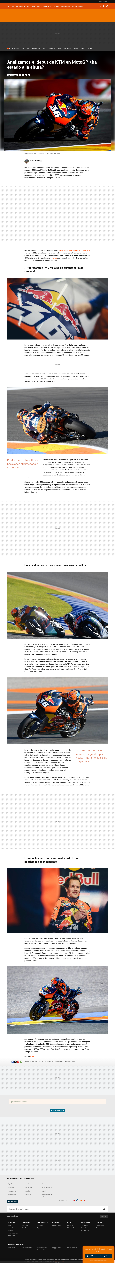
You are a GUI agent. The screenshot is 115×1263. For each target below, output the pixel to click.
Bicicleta (83, 48)
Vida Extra (24, 1228)
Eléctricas (28, 1195)
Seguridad (11, 1187)
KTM (32, 1056)
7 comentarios (13, 75)
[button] (36, 161)
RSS (81, 1200)
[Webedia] (103, 1)
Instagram (107, 6)
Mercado (76, 48)
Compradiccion (85, 1230)
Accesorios (65, 6)
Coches (90, 48)
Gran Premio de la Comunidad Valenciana (74, 250)
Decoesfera (84, 1228)
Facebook (103, 6)
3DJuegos (25, 1225)
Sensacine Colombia (42, 1249)
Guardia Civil (52, 48)
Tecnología (28, 1187)
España (44, 48)
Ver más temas (12, 1201)
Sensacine (40, 1225)
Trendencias (84, 1225)
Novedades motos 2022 (47, 1195)
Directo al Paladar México (56, 1248)
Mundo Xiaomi (11, 1235)
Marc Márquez (77, 6)
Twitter (100, 6)
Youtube (73, 1200)
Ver (58, 1110)
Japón (28, 48)
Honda (59, 48)
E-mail (29, 75)
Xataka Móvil (11, 1228)
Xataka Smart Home (13, 1233)
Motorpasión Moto (71, 1228)
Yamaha (27, 1191)
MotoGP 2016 (70, 1061)
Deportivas (31, 6)
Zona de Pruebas (18, 6)
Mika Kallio (49, 1061)
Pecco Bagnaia (36, 48)
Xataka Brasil (11, 1249)
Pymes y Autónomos (101, 1228)
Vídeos (44, 1184)
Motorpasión (70, 1225)
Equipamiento (12, 1191)
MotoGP (56, 6)
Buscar (104, 1209)
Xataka (9, 1225)
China (22, 48)
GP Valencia (59, 1061)
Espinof (39, 1228)
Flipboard (26, 75)
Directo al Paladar (56, 1225)
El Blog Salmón (100, 1225)
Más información (59, 1261)
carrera (54, 258)
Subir (102, 1216)
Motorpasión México (72, 1247)
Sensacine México (42, 1247)
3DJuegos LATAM (27, 1247)
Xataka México (11, 1247)
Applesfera (10, 1230)
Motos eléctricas (44, 6)
